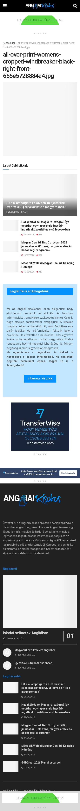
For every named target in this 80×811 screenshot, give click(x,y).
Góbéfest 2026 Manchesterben (41, 762)
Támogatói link (40, 378)
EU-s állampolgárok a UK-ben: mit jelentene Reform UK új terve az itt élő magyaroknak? (36, 205)
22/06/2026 (28, 235)
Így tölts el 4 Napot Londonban (33, 663)
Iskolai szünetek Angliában (25, 633)
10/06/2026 (28, 272)
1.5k (25, 212)
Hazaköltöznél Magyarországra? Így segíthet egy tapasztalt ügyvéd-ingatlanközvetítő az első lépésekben (45, 225)
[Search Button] (75, 6)
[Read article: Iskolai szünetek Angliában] (40, 601)
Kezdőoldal (9, 43)
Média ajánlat (10, 790)
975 (40, 235)
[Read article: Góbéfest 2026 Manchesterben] (10, 766)
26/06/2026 (13, 212)
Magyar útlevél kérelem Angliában (35, 650)
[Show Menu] (5, 6)
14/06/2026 (28, 255)
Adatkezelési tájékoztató (37, 790)
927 (40, 255)
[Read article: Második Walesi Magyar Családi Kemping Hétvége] (10, 266)
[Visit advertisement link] (40, 22)
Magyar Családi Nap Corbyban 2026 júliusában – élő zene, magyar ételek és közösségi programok (46, 246)
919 (40, 272)
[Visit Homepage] (39, 6)
